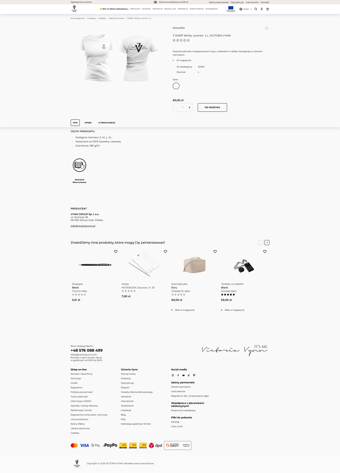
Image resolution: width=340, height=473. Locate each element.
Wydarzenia (211, 9)
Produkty (135, 9)
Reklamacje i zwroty (81, 410)
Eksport (125, 387)
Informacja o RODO (81, 401)
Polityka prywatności (82, 392)
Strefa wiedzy (197, 9)
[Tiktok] (188, 375)
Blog (123, 415)
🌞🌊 (114, 9)
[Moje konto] (261, 9)
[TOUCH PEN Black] (95, 263)
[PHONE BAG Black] (244, 263)
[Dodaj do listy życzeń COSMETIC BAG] (215, 252)
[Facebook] (178, 375)
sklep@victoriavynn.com (84, 354)
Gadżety (102, 18)
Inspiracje (182, 9)
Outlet (74, 383)
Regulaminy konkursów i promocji (89, 415)
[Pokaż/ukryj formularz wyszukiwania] (255, 9)
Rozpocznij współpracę (183, 410)
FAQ (123, 419)
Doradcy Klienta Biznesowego (137, 392)
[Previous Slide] (260, 242)
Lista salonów (178, 391)
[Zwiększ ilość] (189, 107)
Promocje (158, 9)
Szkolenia (126, 396)
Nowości (146, 9)
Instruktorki (252, 2)
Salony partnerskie (219, 2)
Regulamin (77, 387)
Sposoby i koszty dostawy (84, 405)
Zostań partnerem (181, 387)
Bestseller (170, 9)
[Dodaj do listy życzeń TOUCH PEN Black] (116, 252)
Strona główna (77, 18)
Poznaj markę (128, 374)
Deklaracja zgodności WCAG (136, 424)
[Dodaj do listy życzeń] (266, 28)
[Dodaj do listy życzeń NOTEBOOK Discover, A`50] (165, 252)
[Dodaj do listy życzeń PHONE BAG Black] (265, 252)
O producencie (106, 122)
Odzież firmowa (116, 18)
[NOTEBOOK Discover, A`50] (144, 263)
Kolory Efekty (78, 424)
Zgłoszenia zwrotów (81, 2)
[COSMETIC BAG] (194, 263)
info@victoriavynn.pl (83, 226)
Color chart (177, 426)
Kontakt (265, 2)
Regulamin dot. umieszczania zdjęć (190, 396)
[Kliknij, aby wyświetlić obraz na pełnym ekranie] (119, 58)
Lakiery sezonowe (80, 428)
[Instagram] (172, 375)
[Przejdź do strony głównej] (74, 8)
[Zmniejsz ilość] (175, 107)
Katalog (175, 422)
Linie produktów (79, 419)
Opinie (88, 122)
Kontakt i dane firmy (82, 374)
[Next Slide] (266, 242)
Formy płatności (79, 396)
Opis (75, 122)
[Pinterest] (194, 375)
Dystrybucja (237, 2)
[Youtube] (183, 375)
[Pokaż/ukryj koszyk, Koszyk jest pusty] (267, 9)
